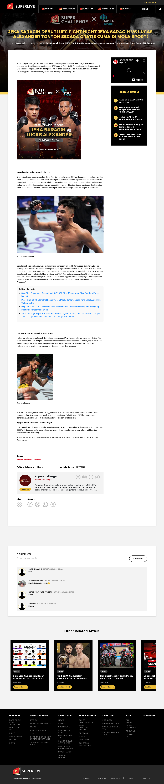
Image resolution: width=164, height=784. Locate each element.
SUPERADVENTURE (39, 715)
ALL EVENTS (129, 721)
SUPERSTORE (148, 715)
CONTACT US (130, 735)
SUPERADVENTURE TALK (111, 728)
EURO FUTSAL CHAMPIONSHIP (65, 747)
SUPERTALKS (108, 715)
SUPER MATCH (64, 752)
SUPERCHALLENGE (87, 715)
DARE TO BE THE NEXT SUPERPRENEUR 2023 (41, 738)
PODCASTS (107, 720)
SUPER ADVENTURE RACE (39, 743)
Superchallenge (22, 43)
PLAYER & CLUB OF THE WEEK (65, 742)
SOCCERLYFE (64, 727)
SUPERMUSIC (15, 715)
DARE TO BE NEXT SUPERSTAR (14, 722)
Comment (138, 558)
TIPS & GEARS (15, 736)
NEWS (12, 743)
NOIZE (12, 733)
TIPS (32, 733)
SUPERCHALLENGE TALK (110, 733)
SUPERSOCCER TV (65, 737)
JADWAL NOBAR (62, 756)
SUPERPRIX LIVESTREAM (85, 744)
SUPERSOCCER (65, 715)
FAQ (130, 778)
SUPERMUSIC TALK (110, 723)
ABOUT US (130, 731)
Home (11, 43)
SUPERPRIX (84, 740)
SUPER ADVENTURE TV (40, 723)
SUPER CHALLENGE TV (86, 721)
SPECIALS (83, 733)
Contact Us (146, 778)
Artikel (33, 43)
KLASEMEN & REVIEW (64, 731)
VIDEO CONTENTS (131, 727)
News (41, 43)
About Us (86, 778)
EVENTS (12, 740)
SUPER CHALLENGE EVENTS (84, 728)
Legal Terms (101, 778)
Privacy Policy (116, 778)
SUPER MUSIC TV (15, 729)
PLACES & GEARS (38, 730)
